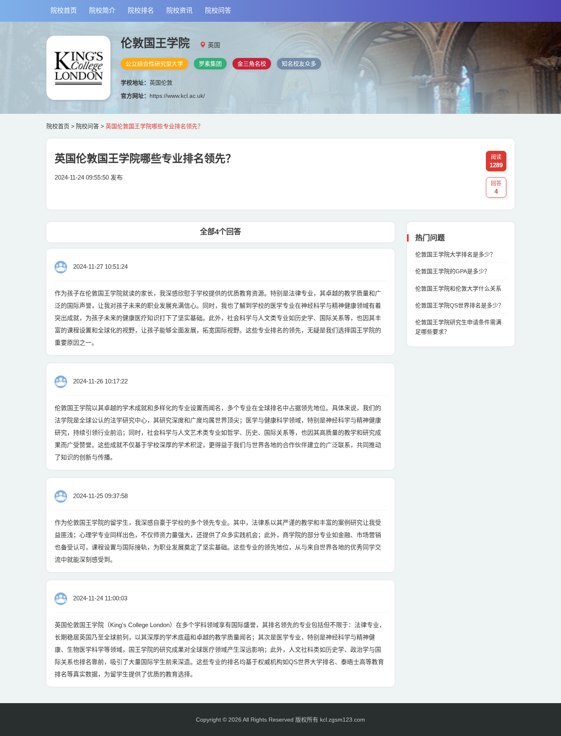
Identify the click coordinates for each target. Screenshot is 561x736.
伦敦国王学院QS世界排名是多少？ (459, 305)
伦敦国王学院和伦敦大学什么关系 (458, 288)
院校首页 (64, 10)
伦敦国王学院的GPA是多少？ (452, 271)
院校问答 (218, 10)
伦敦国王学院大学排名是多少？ (455, 254)
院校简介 (102, 10)
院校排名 (141, 10)
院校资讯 (179, 10)
